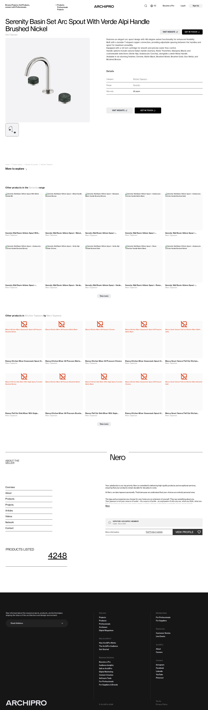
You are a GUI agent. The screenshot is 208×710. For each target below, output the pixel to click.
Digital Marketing (106, 672)
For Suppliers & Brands (108, 685)
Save (38, 196)
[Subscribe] (62, 623)
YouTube (159, 675)
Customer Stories (163, 633)
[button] (154, 532)
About (158, 649)
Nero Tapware (11, 35)
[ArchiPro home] (104, 6)
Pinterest (160, 678)
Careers (159, 652)
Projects (15, 5)
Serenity (33, 187)
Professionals (21, 7)
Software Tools (105, 678)
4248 (57, 555)
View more (104, 296)
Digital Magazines (106, 630)
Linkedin (159, 671)
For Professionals (106, 681)
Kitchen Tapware (34, 315)
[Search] (145, 6)
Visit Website (169, 32)
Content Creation (106, 675)
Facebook (160, 668)
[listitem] (7, 165)
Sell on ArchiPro (105, 668)
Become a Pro (168, 6)
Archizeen (103, 627)
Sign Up (196, 6)
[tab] (12, 129)
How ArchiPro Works (107, 643)
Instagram (160, 665)
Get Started (104, 649)
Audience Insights (106, 665)
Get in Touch (191, 32)
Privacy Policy (161, 704)
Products (25, 5)
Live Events (160, 636)
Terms (158, 701)
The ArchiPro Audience (108, 646)
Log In (183, 6)
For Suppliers (161, 621)
